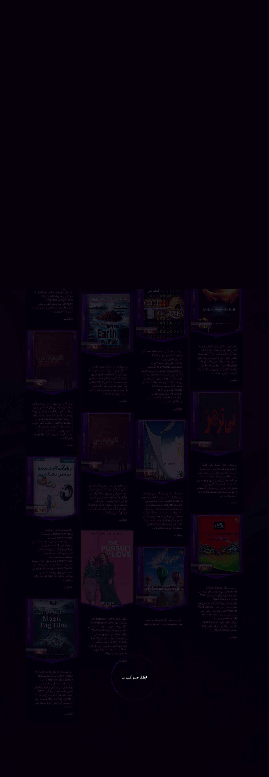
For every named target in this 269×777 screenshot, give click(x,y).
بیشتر (70, 2)
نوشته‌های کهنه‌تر (39, 734)
